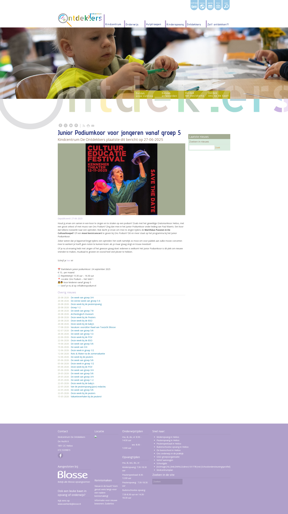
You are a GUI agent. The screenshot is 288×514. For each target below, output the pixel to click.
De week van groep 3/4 (82, 297)
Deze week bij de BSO (81, 320)
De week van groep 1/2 (82, 333)
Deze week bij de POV (81, 337)
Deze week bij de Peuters (83, 317)
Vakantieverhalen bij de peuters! (86, 396)
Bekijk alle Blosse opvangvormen (74, 481)
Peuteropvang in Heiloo (168, 440)
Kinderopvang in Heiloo (168, 437)
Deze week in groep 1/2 (82, 350)
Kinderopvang (129, 467)
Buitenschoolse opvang (133, 490)
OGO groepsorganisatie (168, 456)
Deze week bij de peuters (83, 393)
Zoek (217, 147)
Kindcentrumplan (165, 470)
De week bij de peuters (82, 356)
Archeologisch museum (82, 314)
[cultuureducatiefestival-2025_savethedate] (121, 179)
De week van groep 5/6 (82, 330)
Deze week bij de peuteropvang (86, 304)
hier (68, 260)
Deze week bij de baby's (82, 383)
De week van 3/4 (79, 347)
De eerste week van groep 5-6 (85, 300)
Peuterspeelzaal (130, 474)
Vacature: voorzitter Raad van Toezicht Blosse (93, 327)
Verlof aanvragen (165, 460)
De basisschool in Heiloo (169, 450)
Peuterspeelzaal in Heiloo (169, 443)
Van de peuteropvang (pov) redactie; (88, 386)
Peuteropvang (129, 482)
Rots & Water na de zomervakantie (88, 353)
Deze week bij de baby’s (82, 323)
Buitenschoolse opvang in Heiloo (173, 446)
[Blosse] (73, 477)
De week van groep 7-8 (82, 310)
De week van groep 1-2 (82, 380)
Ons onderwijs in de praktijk (170, 453)
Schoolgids (162, 463)
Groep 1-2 (76, 307)
